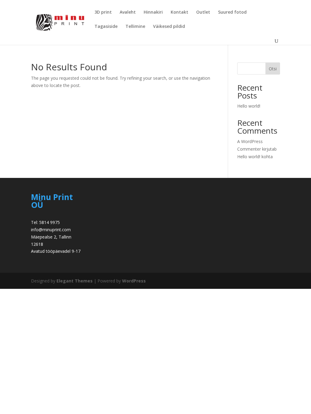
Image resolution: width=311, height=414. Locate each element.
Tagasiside (106, 26)
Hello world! (248, 106)
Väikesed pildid (169, 26)
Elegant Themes (74, 281)
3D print (103, 12)
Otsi (273, 69)
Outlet (203, 12)
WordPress (134, 281)
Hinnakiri (153, 12)
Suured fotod (232, 12)
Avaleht (128, 12)
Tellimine (135, 26)
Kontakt (179, 12)
